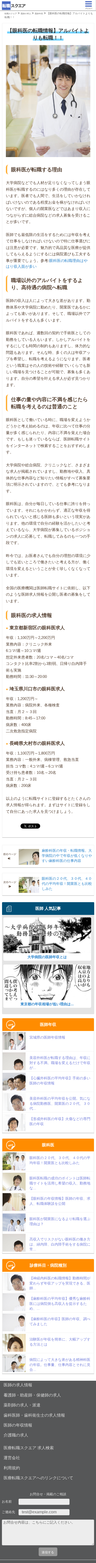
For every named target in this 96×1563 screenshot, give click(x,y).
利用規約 (12, 1468)
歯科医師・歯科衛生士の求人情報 (34, 1415)
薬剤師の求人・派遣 (22, 1405)
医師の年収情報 (18, 1425)
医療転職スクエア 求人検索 (29, 1448)
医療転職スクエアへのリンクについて (38, 1478)
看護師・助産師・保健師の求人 (32, 1395)
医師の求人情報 (18, 1385)
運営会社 (12, 1458)
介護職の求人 (16, 1435)
